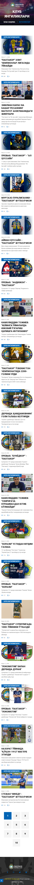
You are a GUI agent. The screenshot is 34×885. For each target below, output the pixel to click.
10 (16, 842)
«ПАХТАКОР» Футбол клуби (12, 879)
